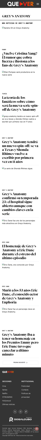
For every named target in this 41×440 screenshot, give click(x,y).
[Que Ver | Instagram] (20, 411)
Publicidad (25, 386)
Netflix (4, 393)
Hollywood (6, 401)
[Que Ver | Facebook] (26, 411)
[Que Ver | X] (15, 411)
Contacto (24, 390)
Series (4, 390)
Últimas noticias (8, 404)
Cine (4, 386)
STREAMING (7, 397)
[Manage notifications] (37, 429)
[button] (38, 4)
